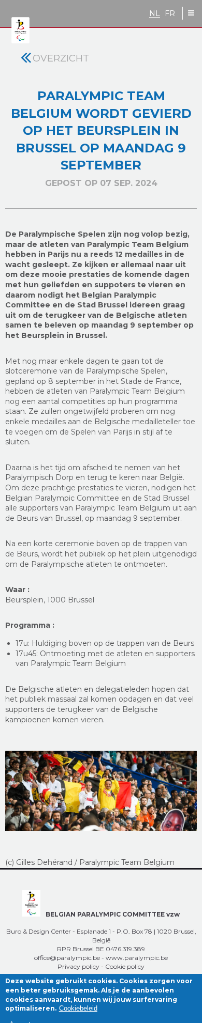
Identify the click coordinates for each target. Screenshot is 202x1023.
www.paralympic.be (137, 958)
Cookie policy (125, 966)
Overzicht (61, 58)
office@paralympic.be (67, 958)
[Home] (20, 30)
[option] (101, 791)
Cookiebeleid (78, 1008)
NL (154, 14)
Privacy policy (78, 966)
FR (170, 14)
